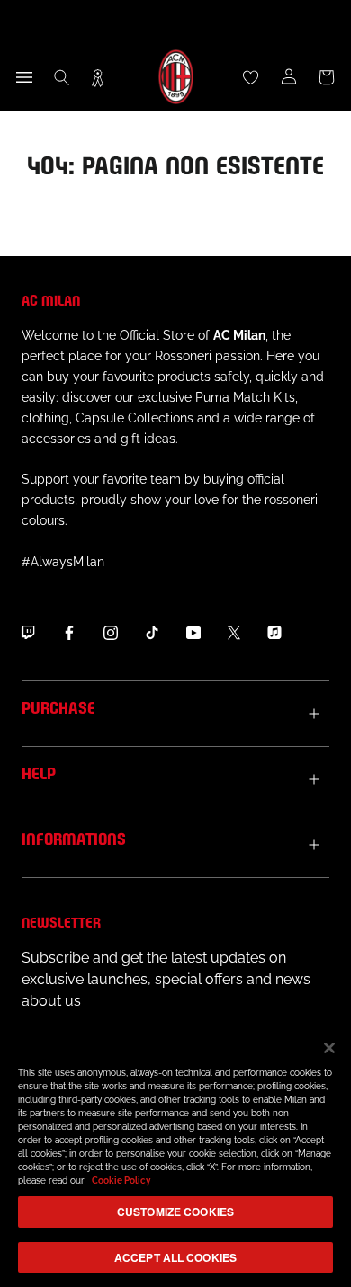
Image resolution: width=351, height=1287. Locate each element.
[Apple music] (274, 632)
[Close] (329, 1048)
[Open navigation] (24, 77)
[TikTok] (152, 632)
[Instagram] (111, 632)
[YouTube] (193, 632)
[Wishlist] (251, 77)
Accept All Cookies (175, 1257)
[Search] (62, 77)
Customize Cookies (175, 1211)
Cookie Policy (121, 1180)
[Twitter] (234, 632)
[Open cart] (327, 77)
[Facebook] (69, 632)
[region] (175, 1155)
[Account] (289, 77)
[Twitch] (28, 632)
